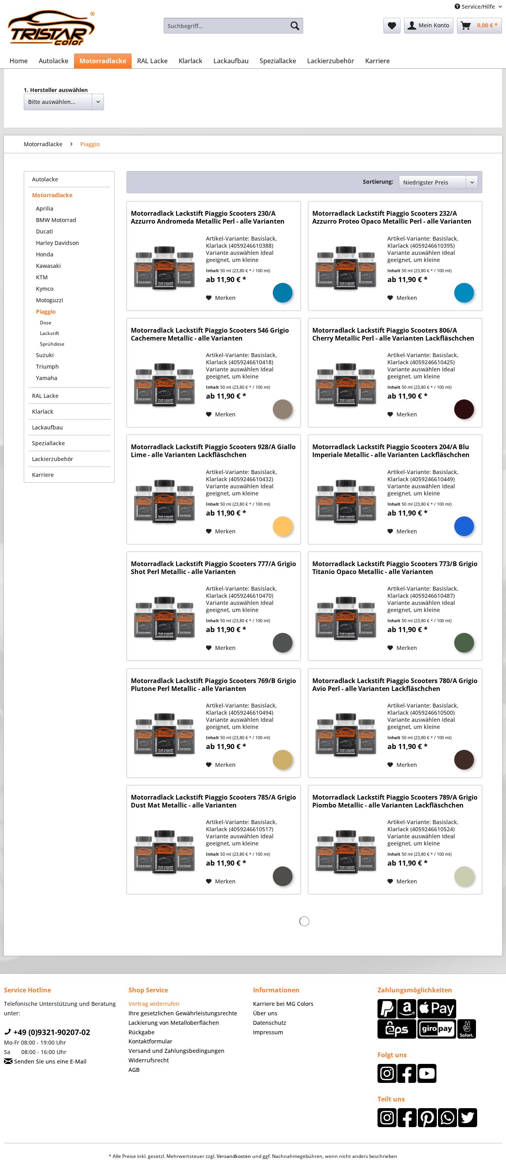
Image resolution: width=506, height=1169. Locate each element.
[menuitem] (233, 26)
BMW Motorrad (56, 220)
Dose (45, 322)
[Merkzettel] (391, 26)
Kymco (44, 288)
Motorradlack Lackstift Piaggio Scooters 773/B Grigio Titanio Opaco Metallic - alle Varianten (395, 568)
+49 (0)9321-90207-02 (50, 1032)
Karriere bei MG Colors (283, 1003)
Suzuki (45, 355)
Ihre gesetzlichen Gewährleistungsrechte (182, 1013)
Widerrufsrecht (148, 1060)
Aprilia (44, 208)
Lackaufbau (47, 427)
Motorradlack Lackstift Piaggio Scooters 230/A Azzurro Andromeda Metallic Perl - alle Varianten (208, 217)
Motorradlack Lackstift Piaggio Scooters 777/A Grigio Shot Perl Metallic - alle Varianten (213, 568)
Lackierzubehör (52, 459)
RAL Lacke (45, 395)
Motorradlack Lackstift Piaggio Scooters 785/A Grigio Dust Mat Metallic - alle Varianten (213, 801)
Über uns (265, 1013)
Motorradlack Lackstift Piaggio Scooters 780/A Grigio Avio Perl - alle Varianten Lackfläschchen (395, 685)
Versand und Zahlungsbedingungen (176, 1050)
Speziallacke (48, 443)
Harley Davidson (57, 243)
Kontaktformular (150, 1041)
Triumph (47, 366)
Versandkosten (234, 1156)
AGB (134, 1069)
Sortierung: (378, 181)
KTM (42, 277)
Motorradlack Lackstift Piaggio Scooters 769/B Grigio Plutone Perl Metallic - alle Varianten (213, 685)
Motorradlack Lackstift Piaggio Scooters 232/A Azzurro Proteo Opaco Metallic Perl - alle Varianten (392, 217)
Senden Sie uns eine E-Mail (50, 1061)
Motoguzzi (49, 300)
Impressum (268, 1032)
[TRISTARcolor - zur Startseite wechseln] (51, 28)
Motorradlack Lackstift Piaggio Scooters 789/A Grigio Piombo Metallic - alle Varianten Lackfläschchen (395, 801)
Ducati (44, 231)
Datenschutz (269, 1022)
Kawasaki (48, 265)
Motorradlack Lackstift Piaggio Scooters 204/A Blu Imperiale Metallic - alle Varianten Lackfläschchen (391, 451)
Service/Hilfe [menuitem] (478, 6)
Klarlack (42, 411)
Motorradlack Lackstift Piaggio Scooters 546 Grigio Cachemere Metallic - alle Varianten (210, 334)
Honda (44, 254)
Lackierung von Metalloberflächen (173, 1022)
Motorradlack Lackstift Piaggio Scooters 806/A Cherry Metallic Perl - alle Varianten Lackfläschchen (393, 334)
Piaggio (46, 311)
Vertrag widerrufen (153, 1003)
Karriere (43, 474)
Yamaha (46, 378)
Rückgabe (141, 1032)
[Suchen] (295, 26)
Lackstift (49, 333)
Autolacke (45, 179)
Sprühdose (52, 344)
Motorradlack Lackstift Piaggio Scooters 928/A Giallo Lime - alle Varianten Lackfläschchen (213, 451)
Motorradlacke (52, 195)
